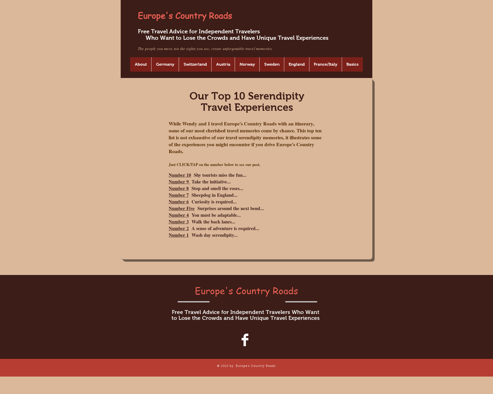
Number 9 (179, 181)
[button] (140, 64)
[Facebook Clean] (245, 339)
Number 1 (179, 235)
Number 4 (179, 215)
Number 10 (180, 175)
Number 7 (179, 195)
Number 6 (179, 201)
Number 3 (179, 221)
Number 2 (179, 228)
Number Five (182, 208)
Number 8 (179, 188)
